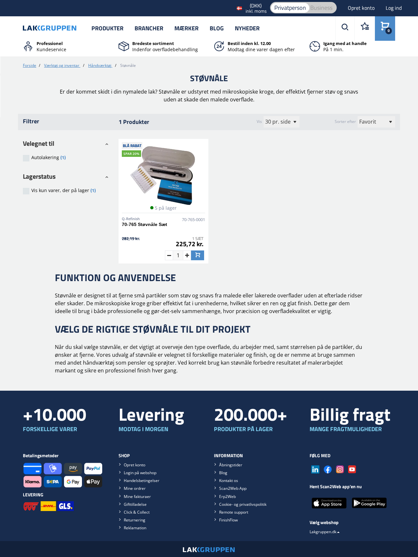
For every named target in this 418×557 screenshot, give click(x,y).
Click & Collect (137, 512)
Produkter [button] (107, 28)
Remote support (233, 512)
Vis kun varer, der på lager (63, 190)
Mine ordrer (135, 488)
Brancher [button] (149, 28)
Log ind (394, 8)
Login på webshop (140, 472)
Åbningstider (230, 465)
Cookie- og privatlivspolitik (242, 504)
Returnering (134, 520)
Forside (29, 65)
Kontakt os (228, 480)
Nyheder (247, 28)
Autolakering (48, 157)
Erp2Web (227, 496)
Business (321, 7)
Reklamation (135, 528)
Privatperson (290, 7)
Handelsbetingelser (141, 480)
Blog (217, 28)
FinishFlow (228, 520)
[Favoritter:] (364, 28)
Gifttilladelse (135, 504)
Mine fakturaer (137, 496)
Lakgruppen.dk (323, 531)
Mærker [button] (186, 28)
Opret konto (362, 8)
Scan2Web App (233, 488)
